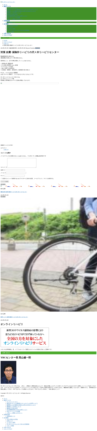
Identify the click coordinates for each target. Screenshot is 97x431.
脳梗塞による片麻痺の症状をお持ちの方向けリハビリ (21, 11)
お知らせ (37, 48)
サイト (2, 175)
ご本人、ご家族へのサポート (14, 19)
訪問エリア (10, 27)
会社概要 (6, 417)
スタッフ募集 (10, 32)
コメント (4, 167)
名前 (3, 170)
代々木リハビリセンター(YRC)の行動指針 (18, 30)
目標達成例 (7, 414)
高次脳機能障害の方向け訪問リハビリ (17, 16)
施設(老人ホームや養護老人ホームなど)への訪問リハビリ (22, 9)
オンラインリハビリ (12, 8)
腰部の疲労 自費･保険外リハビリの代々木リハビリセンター (14, 191)
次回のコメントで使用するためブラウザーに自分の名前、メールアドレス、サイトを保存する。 (28, 178)
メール (3, 172)
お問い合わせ (7, 427)
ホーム (5, 398)
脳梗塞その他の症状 (12, 14)
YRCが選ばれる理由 (12, 25)
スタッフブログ (8, 429)
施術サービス (7, 400)
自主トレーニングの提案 (13, 17)
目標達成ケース (11, 22)
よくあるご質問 (11, 28)
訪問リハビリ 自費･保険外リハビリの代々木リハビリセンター (14, 317)
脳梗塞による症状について (14, 12)
